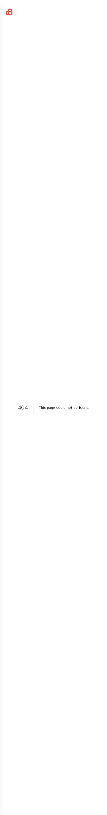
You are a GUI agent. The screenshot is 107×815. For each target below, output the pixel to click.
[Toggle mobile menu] (99, 11)
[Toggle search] (87, 11)
